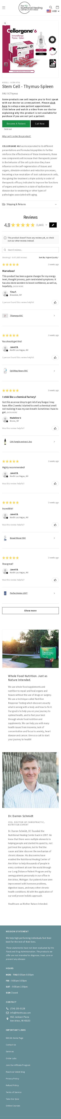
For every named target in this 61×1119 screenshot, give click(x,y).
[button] (3, 7)
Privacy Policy (12, 1078)
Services (10, 1051)
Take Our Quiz (12, 1099)
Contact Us (11, 1044)
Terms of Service (13, 1092)
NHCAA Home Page (14, 1038)
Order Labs (11, 1058)
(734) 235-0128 (17, 1008)
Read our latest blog (15, 1071)
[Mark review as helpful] (55, 302)
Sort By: (42, 257)
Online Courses (13, 1105)
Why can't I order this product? (16, 136)
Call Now (40, 123)
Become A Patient (16, 123)
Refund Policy (12, 1085)
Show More (18, 286)
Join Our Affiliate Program (18, 1065)
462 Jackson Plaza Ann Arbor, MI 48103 (20, 1019)
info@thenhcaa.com (20, 1012)
